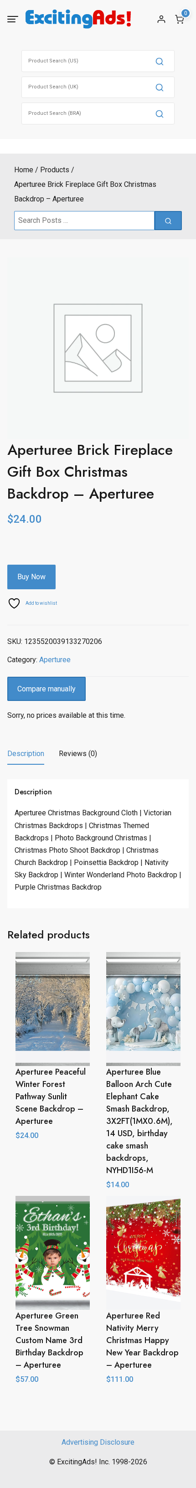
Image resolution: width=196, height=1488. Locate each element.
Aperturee (55, 659)
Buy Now (31, 576)
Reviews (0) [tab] (78, 753)
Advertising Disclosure (98, 1442)
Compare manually (46, 689)
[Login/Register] (161, 19)
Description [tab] (25, 753)
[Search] (159, 61)
